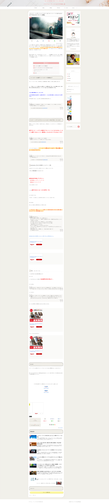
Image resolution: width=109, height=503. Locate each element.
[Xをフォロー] (49, 424)
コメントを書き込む (46, 492)
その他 (31, 416)
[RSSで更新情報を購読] (54, 424)
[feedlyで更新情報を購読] (53, 424)
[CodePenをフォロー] (51, 424)
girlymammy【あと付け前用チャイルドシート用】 (41, 69)
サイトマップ (69, 91)
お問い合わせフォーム (70, 89)
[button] (60, 41)
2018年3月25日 (45, 159)
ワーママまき (73, 37)
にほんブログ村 (46, 388)
